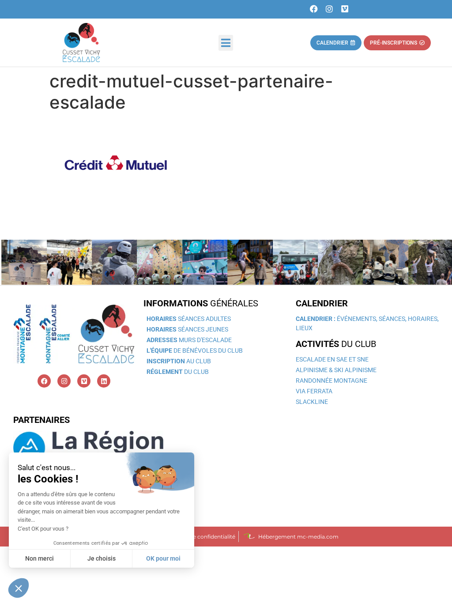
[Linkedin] (103, 381)
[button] (225, 43)
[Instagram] (329, 9)
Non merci (39, 558)
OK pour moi (163, 558)
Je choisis (101, 558)
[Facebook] (314, 9)
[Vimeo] (344, 9)
